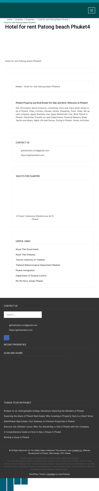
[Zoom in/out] (3, 481)
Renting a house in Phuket (16, 437)
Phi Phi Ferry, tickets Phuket (29, 281)
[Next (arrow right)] (10, 488)
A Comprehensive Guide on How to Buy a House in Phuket (32, 432)
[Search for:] (23, 314)
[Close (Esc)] (24, 481)
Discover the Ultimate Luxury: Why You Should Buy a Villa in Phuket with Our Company (46, 426)
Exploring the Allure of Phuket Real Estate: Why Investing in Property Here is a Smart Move (48, 416)
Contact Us (77, 450)
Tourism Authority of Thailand (30, 259)
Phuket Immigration (25, 270)
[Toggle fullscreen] (10, 481)
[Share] (17, 481)
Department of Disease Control (31, 275)
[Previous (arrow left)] (3, 488)
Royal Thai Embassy (25, 254)
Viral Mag (51, 474)
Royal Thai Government (27, 249)
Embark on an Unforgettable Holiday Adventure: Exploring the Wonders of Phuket (44, 411)
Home (19, 86)
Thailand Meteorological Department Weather (38, 265)
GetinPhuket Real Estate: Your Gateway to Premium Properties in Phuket (39, 421)
